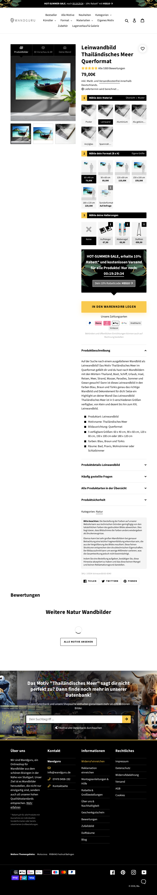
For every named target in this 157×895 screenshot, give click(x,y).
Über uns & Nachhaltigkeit (90, 803)
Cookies (120, 795)
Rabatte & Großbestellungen (92, 792)
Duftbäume (88, 833)
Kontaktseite (60, 786)
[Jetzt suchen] (126, 719)
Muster (141, 97)
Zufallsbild (87, 826)
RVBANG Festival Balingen (61, 854)
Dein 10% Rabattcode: (112, 283)
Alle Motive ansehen (78, 642)
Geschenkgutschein (92, 812)
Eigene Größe (138, 153)
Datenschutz (122, 768)
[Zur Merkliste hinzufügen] (142, 49)
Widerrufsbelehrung (127, 775)
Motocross (42, 854)
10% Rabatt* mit (98, 3)
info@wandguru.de (58, 773)
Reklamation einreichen (89, 770)
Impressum (121, 761)
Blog (84, 840)
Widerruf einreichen (93, 761)
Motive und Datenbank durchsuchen (80, 728)
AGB (117, 789)
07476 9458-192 (61, 779)
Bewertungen (89, 819)
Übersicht (130, 97)
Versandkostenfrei (109, 81)
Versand (120, 782)
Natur (99, 512)
